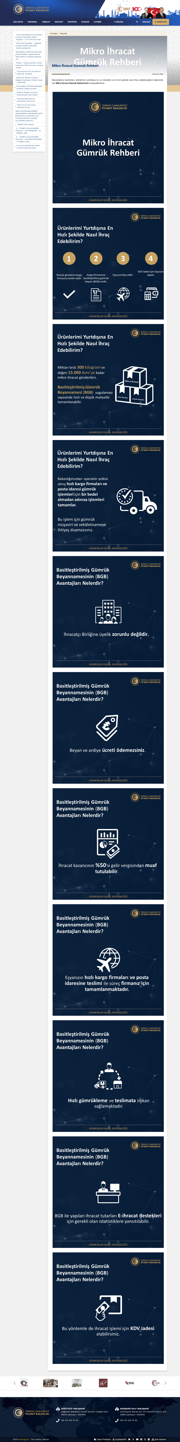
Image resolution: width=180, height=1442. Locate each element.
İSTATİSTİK (72, 22)
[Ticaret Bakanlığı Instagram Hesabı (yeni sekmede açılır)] (145, 1439)
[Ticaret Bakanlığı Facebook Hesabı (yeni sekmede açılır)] (141, 1439)
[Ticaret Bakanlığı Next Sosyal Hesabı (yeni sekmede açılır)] (129, 1439)
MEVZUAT (59, 22)
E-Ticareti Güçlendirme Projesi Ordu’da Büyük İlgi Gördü (28, 147)
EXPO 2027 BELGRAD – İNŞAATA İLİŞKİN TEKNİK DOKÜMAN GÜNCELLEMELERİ (28, 45)
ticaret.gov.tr (23, 1439)
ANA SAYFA (18, 22)
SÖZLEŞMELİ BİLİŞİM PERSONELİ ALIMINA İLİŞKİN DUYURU (29, 87)
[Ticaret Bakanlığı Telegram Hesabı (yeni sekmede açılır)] (149, 1439)
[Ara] (137, 22)
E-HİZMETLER (161, 22)
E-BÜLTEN (119, 22)
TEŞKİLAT (46, 22)
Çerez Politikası (103, 1439)
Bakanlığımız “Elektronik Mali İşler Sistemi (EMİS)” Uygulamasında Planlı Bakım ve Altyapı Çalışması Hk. (29, 55)
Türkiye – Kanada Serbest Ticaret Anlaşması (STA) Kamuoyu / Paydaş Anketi (29, 65)
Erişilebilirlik (120, 1439)
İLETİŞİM (97, 22)
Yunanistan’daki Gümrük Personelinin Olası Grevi (26, 100)
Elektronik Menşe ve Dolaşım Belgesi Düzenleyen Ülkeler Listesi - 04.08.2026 (29, 80)
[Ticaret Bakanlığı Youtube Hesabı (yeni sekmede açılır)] (137, 1439)
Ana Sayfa (53, 33)
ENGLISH (146, 22)
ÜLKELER (85, 22)
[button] (14, 1383)
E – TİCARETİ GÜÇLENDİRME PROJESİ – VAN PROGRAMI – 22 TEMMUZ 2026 (28, 130)
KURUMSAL (32, 22)
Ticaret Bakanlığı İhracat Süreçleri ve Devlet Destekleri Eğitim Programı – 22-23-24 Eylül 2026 (29, 37)
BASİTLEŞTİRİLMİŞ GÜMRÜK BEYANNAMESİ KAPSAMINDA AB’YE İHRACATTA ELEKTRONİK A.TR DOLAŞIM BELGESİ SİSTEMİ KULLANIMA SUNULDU (29, 116)
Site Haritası (160, 1439)
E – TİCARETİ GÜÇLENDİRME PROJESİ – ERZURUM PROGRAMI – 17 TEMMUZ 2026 (29, 139)
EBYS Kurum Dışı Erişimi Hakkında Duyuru (26, 106)
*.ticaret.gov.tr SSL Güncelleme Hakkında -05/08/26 (29, 73)
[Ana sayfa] (31, 9)
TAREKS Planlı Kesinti (26, 124)
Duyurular (63, 33)
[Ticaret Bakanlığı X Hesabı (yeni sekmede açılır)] (133, 1439)
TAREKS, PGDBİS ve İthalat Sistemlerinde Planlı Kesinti (27, 94)
